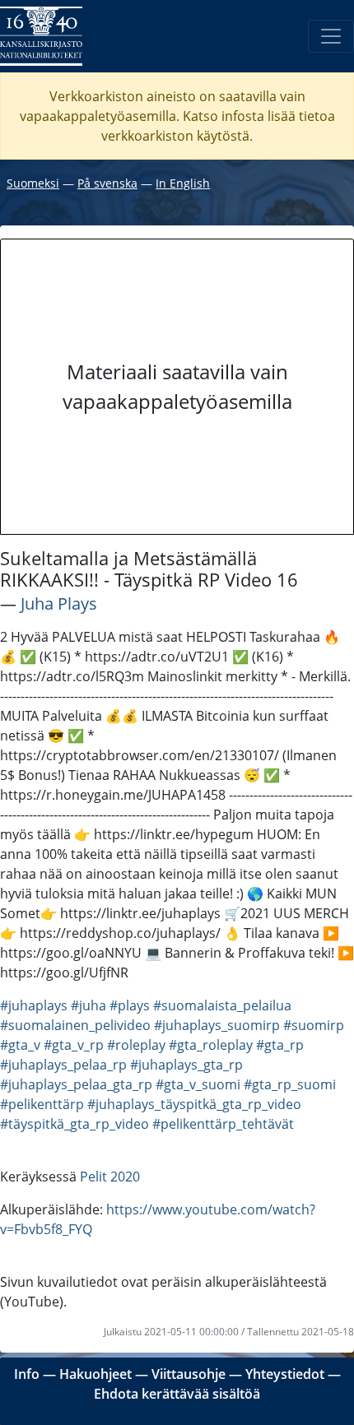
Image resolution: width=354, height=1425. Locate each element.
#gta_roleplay (211, 1045)
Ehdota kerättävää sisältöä (177, 1394)
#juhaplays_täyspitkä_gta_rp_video (194, 1104)
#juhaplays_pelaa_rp (63, 1065)
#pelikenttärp (42, 1104)
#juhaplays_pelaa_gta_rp (76, 1084)
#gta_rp (280, 1045)
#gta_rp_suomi (290, 1084)
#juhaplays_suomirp (217, 1025)
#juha (88, 1005)
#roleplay (136, 1045)
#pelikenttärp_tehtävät (223, 1124)
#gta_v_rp (74, 1045)
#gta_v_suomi (198, 1084)
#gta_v (20, 1045)
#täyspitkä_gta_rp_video (74, 1124)
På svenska (107, 183)
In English (183, 183)
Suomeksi (33, 183)
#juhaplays (34, 1005)
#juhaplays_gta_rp (186, 1065)
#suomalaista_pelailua (222, 1005)
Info (27, 1374)
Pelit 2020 (110, 1176)
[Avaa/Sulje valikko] (331, 36)
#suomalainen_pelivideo (75, 1025)
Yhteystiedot (284, 1374)
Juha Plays (59, 603)
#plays (129, 1005)
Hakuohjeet (95, 1374)
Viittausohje (188, 1374)
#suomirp (313, 1025)
